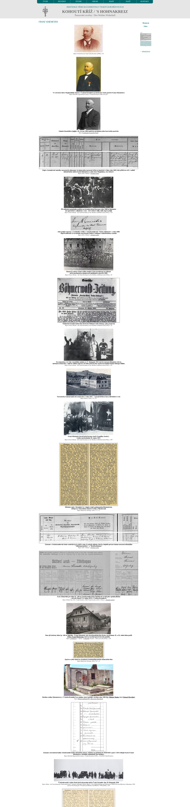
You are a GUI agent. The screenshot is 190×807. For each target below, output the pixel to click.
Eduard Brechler (128, 697)
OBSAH (95, 1)
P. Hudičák (86, 638)
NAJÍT (128, 1)
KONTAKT (145, 1)
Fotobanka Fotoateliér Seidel (90, 133)
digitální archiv (95, 173)
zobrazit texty (146, 51)
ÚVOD (45, 1)
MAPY (111, 1)
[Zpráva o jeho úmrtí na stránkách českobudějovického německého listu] (88, 650)
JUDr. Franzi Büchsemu (75, 637)
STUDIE (79, 1)
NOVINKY (62, 1)
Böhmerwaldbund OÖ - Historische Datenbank (90, 699)
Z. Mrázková (73, 638)
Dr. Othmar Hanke (112, 697)
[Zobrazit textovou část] (146, 39)
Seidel (74, 131)
